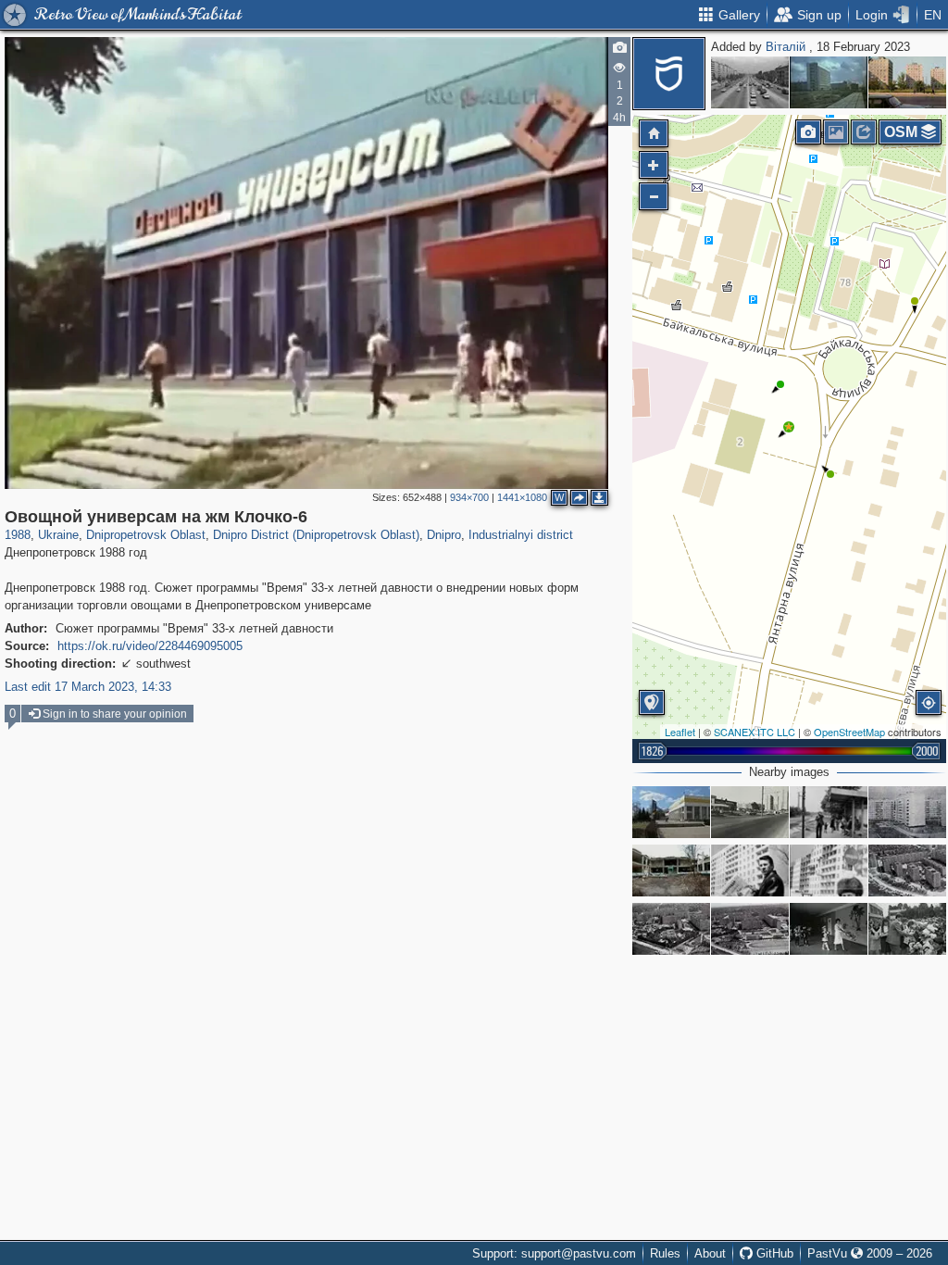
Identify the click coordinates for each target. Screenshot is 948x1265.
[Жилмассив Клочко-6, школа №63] (750, 929)
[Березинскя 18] (750, 870)
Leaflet (680, 731)
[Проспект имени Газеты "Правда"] (750, 82)
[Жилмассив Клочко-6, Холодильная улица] (907, 870)
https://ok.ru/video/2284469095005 (150, 646)
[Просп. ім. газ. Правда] (907, 82)
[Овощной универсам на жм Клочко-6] (788, 426)
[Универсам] (750, 812)
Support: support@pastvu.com (554, 1253)
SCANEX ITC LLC (754, 731)
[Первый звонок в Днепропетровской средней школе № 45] (828, 929)
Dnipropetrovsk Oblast (146, 535)
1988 (18, 535)
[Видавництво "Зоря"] (828, 82)
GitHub (773, 1253)
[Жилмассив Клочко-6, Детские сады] (671, 929)
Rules (665, 1253)
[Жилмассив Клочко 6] (907, 812)
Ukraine (58, 535)
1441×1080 (522, 497)
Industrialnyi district (520, 535)
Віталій (787, 47)
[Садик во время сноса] (671, 870)
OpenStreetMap (849, 731)
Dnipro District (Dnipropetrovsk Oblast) (316, 535)
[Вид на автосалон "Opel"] (671, 812)
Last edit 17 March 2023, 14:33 (88, 687)
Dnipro (444, 535)
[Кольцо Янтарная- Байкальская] (828, 812)
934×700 (469, 497)
